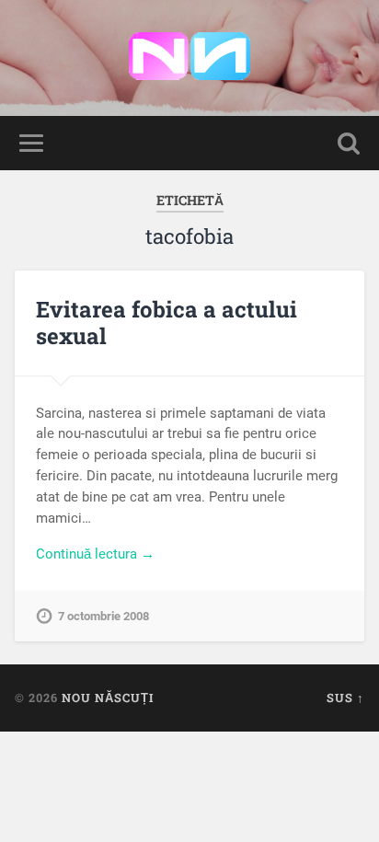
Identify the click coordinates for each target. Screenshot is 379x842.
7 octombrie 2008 (103, 616)
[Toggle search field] (349, 143)
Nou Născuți (108, 697)
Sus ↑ (345, 697)
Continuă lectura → (95, 554)
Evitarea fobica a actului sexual (166, 322)
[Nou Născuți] (189, 58)
